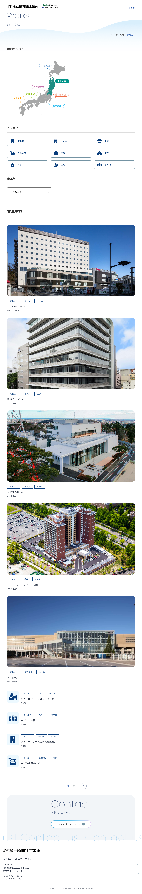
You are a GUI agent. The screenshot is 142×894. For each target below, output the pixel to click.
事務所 (20, 141)
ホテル (63, 141)
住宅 (19, 164)
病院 (63, 153)
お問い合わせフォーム (70, 824)
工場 (63, 164)
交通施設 (21, 153)
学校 (106, 152)
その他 (107, 164)
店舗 (106, 141)
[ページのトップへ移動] (138, 862)
